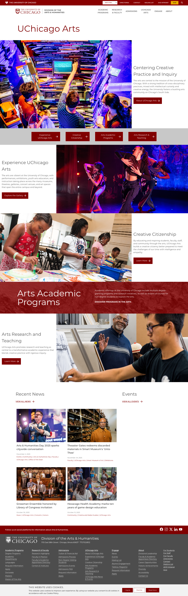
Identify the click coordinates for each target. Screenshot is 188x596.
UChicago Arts (146, 11)
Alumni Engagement (121, 564)
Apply (7, 569)
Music (19, 515)
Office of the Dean (36, 460)
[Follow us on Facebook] (161, 529)
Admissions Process (67, 557)
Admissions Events (67, 566)
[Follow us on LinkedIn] (175, 529)
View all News (23, 401)
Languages (10, 562)
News (114, 553)
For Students (169, 550)
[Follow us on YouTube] (180, 529)
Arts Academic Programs (108, 136)
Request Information (14, 566)
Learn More (141, 260)
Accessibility (143, 573)
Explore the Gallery (13, 195)
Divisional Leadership (147, 553)
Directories (124, 2)
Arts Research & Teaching (141, 136)
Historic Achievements (148, 566)
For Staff (166, 553)
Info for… (109, 2)
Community (27, 457)
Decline (139, 590)
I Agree (127, 590)
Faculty (55, 457)
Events (19, 457)
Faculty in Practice (39, 557)
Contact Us (143, 576)
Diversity (142, 569)
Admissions (131, 11)
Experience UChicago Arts (45, 136)
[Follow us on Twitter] (171, 529)
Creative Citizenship (76, 136)
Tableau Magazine (120, 567)
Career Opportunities (147, 562)
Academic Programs (103, 11)
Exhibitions (109, 460)
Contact (136, 2)
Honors (45, 515)
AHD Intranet (163, 2)
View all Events (130, 401)
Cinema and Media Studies (88, 515)
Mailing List (149, 2)
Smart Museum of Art (95, 460)
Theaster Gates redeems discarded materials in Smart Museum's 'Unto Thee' (88, 449)
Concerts (38, 515)
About (169, 11)
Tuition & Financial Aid (68, 553)
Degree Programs (13, 553)
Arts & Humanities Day (42, 457)
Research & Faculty (117, 11)
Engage (158, 11)
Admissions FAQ (66, 569)
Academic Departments (11, 558)
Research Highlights (41, 553)
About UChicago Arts (146, 100)
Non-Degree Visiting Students (67, 561)
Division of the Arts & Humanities (70, 538)
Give (174, 2)
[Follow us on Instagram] (166, 529)
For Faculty (168, 556)
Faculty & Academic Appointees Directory (41, 561)
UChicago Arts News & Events (94, 578)
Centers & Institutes (40, 566)
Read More (153, 590)
